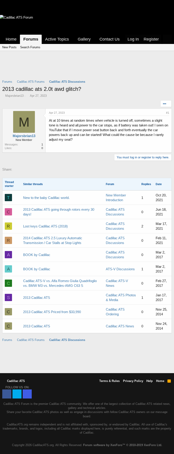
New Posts (9, 47)
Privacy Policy (133, 381)
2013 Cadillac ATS (36, 297)
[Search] (167, 39)
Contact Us (109, 39)
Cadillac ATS (15, 381)
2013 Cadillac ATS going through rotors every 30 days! (58, 212)
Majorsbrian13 (14, 95)
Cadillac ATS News (120, 326)
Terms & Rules (109, 381)
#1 (167, 112)
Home (11, 39)
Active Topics (57, 39)
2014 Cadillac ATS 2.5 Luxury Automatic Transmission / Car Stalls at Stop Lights (52, 240)
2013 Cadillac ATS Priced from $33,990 (52, 312)
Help (149, 381)
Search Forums (30, 47)
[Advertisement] (87, 68)
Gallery (84, 39)
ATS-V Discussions (120, 269)
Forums (30, 39)
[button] (72, 39)
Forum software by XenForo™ (122, 445)
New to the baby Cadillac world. (46, 198)
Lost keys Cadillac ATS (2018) (45, 226)
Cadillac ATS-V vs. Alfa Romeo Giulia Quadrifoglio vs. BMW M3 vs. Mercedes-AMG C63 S (60, 283)
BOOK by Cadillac (36, 255)
